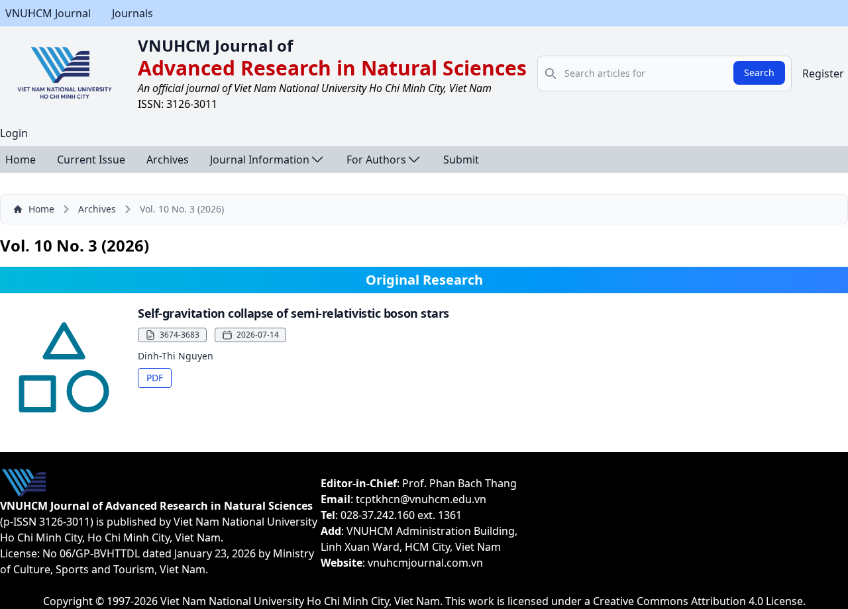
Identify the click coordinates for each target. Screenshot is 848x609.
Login (14, 133)
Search (759, 72)
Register (823, 73)
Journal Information (259, 159)
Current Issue (91, 159)
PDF (154, 377)
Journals (132, 13)
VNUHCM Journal (48, 13)
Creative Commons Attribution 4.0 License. (699, 601)
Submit (461, 159)
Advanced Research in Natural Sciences (332, 67)
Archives (167, 159)
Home (20, 159)
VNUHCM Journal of (215, 45)
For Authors (376, 159)
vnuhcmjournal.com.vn (425, 562)
